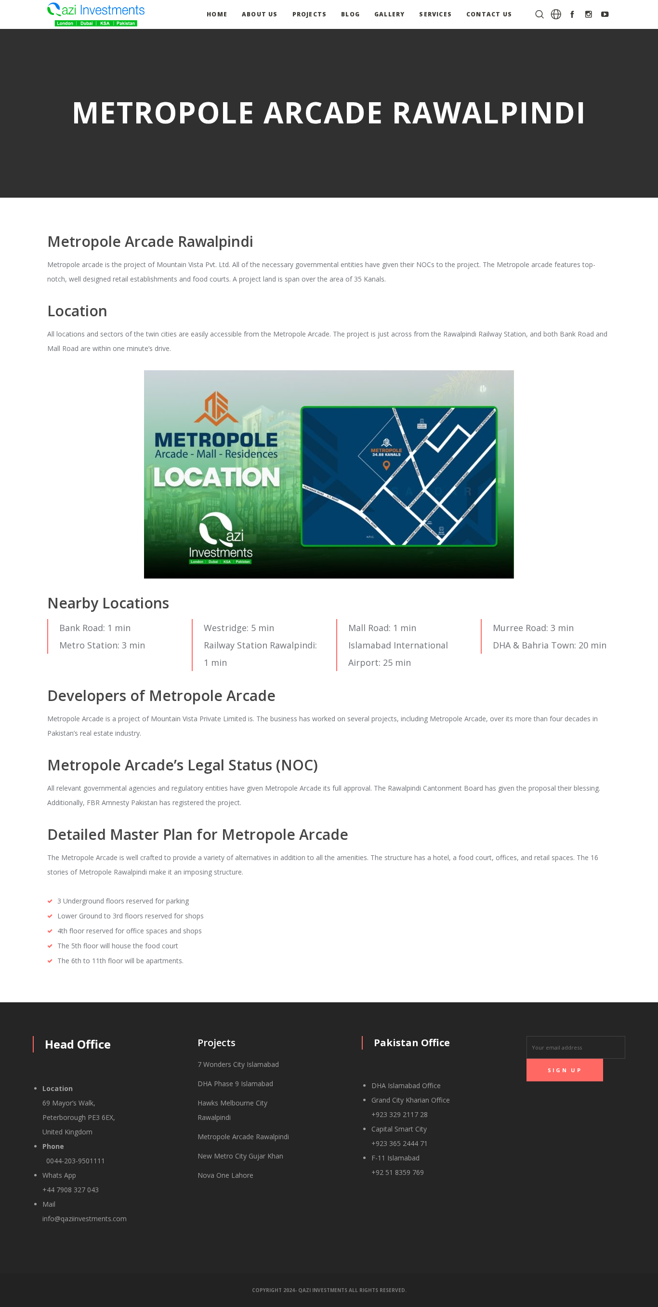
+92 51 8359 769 (397, 1172)
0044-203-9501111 (73, 1160)
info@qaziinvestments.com (84, 1218)
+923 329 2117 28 (399, 1114)
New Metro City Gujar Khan (240, 1155)
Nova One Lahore (225, 1175)
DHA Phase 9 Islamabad (235, 1083)
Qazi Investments (322, 1290)
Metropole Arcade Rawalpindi (243, 1136)
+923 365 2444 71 (399, 1143)
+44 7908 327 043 (70, 1189)
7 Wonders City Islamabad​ (238, 1064)
